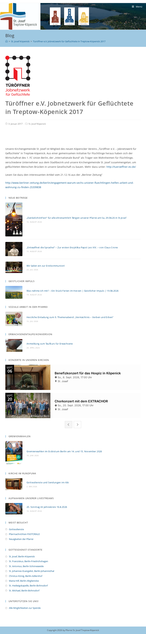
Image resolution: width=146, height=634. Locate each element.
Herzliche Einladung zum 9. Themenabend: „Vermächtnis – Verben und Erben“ (70, 317)
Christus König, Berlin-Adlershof (25, 576)
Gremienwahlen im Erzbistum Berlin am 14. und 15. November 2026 (64, 451)
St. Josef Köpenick (37, 123)
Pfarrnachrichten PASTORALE (24, 534)
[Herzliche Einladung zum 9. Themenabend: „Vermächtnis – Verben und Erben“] (13, 319)
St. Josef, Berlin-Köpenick (22, 556)
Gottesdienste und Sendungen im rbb (48, 482)
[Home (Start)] (6, 41)
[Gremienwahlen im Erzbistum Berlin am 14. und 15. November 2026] (13, 453)
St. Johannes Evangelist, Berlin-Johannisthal (31, 571)
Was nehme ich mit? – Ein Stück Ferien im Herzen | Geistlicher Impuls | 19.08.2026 (72, 290)
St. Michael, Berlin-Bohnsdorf (24, 590)
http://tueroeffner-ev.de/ (121, 166)
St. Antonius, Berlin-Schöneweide (26, 566)
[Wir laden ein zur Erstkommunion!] (13, 267)
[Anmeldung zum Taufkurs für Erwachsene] (13, 345)
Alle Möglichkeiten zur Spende (25, 608)
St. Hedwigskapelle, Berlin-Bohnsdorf (28, 585)
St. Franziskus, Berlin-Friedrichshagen (28, 561)
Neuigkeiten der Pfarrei (21, 539)
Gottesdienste (16, 529)
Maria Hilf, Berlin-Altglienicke (24, 580)
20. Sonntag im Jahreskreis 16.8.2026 (47, 507)
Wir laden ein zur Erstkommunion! (46, 265)
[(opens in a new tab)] (13, 484)
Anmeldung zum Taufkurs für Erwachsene (50, 343)
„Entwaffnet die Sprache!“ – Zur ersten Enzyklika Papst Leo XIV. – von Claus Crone (72, 247)
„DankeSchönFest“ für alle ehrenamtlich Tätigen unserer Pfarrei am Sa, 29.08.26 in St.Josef (76, 217)
